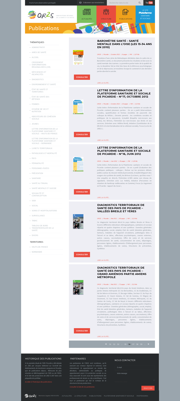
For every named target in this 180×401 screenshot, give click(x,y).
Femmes (35, 104)
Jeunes (35, 124)
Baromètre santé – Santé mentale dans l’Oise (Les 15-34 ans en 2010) (124, 44)
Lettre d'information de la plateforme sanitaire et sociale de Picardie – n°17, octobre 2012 (124, 93)
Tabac (34, 221)
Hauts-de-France (40, 247)
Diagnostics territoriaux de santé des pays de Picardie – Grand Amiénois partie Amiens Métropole (121, 272)
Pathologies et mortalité (44, 153)
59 (141, 344)
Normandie (37, 252)
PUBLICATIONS (95, 396)
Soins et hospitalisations (44, 211)
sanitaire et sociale (145, 14)
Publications (125, 19)
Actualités (87, 19)
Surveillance (38, 216)
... (121, 344)
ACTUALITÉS (67, 396)
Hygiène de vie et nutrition (40, 110)
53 (118, 344)
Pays (34, 158)
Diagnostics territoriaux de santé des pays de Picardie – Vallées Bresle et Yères (120, 208)
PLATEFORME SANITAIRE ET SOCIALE (119, 396)
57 (133, 344)
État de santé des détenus (40, 98)
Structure (106, 19)
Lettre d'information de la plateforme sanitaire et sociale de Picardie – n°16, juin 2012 (124, 151)
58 (137, 344)
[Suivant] (149, 344)
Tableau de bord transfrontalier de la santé (43, 228)
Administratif (38, 47)
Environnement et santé (44, 84)
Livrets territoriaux (42, 148)
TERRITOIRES (36, 242)
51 (110, 344)
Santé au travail (40, 183)
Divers (35, 235)
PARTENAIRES (142, 396)
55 (125, 344)
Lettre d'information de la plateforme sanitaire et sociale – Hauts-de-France (45, 131)
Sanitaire (36, 178)
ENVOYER (148, 388)
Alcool (35, 57)
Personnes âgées (40, 168)
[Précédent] (106, 344)
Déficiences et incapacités (39, 73)
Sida (34, 201)
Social (35, 206)
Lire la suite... (103, 83)
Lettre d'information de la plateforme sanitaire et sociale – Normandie (45, 141)
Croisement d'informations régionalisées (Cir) (41, 64)
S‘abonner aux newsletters (93, 2)
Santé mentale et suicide (44, 188)
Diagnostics (38, 79)
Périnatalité (38, 163)
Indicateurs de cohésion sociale (44, 118)
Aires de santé (39, 52)
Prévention (37, 173)
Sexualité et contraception (39, 194)
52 (114, 344)
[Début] (103, 343)
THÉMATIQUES (37, 42)
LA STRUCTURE (80, 396)
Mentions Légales (44, 396)
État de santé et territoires (40, 90)
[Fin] (152, 343)
